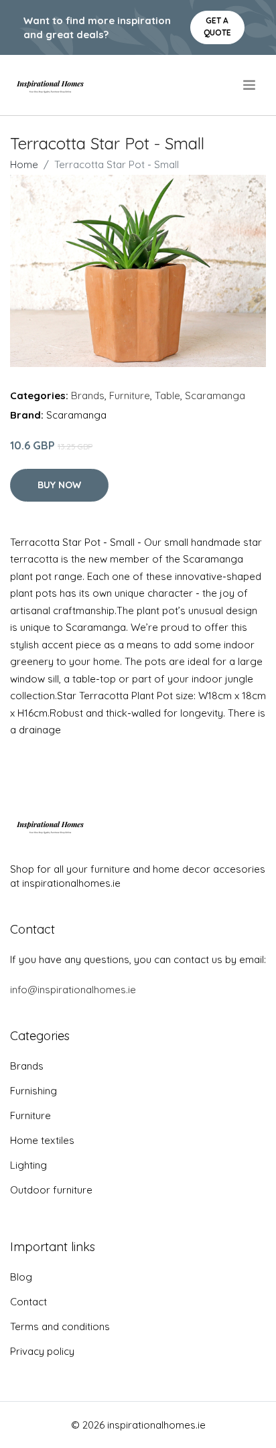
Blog (21, 1277)
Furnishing (33, 1090)
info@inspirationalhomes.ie (73, 989)
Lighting (28, 1165)
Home (24, 164)
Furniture (129, 395)
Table (167, 395)
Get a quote (217, 26)
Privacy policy (42, 1351)
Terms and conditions (60, 1326)
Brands (88, 395)
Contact (28, 1301)
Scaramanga (215, 395)
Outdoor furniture (51, 1189)
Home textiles (42, 1140)
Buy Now (59, 485)
